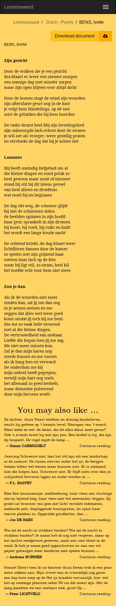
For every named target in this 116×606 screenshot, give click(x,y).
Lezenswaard (18, 7)
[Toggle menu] (106, 7)
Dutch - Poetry (59, 22)
